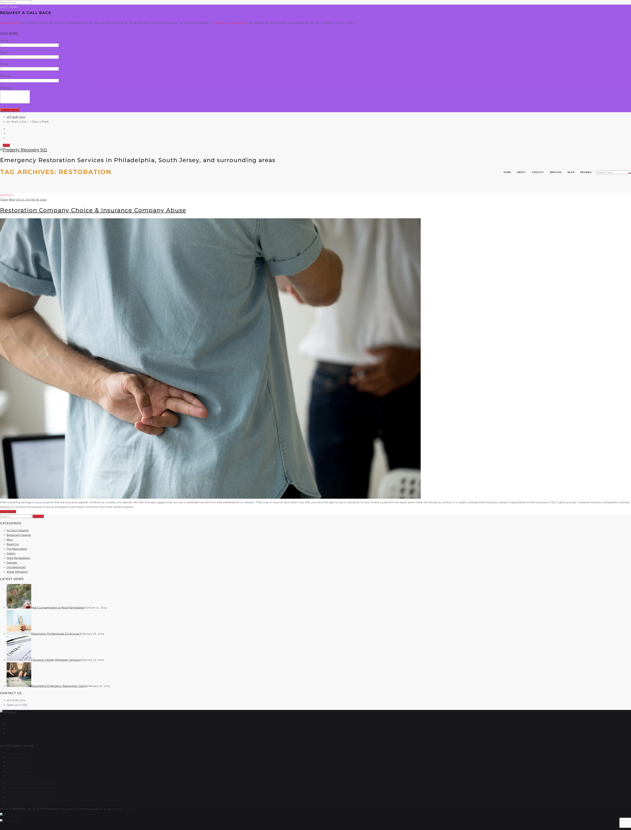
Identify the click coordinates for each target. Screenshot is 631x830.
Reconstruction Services (22, 775)
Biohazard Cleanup (19, 535)
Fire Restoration (17, 548)
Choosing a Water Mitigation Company (56, 659)
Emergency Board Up (20, 771)
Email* (4, 52)
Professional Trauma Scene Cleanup (30, 796)
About (521, 172)
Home (507, 172)
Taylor (4, 199)
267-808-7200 (16, 117)
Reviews (585, 172)
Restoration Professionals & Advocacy (56, 633)
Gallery (11, 553)
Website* (6, 76)
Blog (571, 172)
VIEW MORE (9, 33)
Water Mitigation (17, 571)
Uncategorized (16, 567)
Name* (4, 40)
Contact (538, 172)
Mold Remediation (18, 558)
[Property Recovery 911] (315, 150)
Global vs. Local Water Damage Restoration (35, 801)
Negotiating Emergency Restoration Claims (59, 686)
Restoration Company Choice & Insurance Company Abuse (93, 210)
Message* (6, 87)
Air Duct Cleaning (18, 530)
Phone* (4, 64)
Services (555, 172)
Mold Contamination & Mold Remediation (58, 607)
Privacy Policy (130, 809)
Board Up (13, 544)
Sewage (12, 562)
